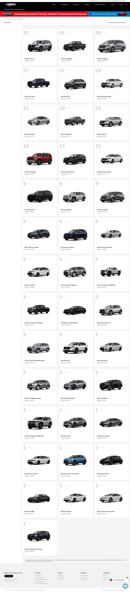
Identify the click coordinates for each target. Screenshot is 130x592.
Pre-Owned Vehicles (39, 577)
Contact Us (9, 576)
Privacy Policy (18, 590)
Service (60, 573)
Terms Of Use (23, 590)
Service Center (61, 577)
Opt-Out (42, 590)
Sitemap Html (32, 590)
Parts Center (60, 579)
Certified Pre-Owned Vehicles (41, 579)
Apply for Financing (84, 575)
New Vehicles (38, 575)
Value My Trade (83, 577)
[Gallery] (65, 14)
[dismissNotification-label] (127, 578)
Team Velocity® (108, 590)
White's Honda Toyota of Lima (9, 590)
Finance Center (83, 579)
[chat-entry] (125, 586)
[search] (126, 5)
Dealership (106, 573)
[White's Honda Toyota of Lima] (16, 4)
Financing (83, 573)
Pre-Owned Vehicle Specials (41, 583)
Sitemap (28, 590)
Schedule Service (61, 575)
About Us (105, 575)
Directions (105, 579)
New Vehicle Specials (39, 581)
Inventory (38, 573)
